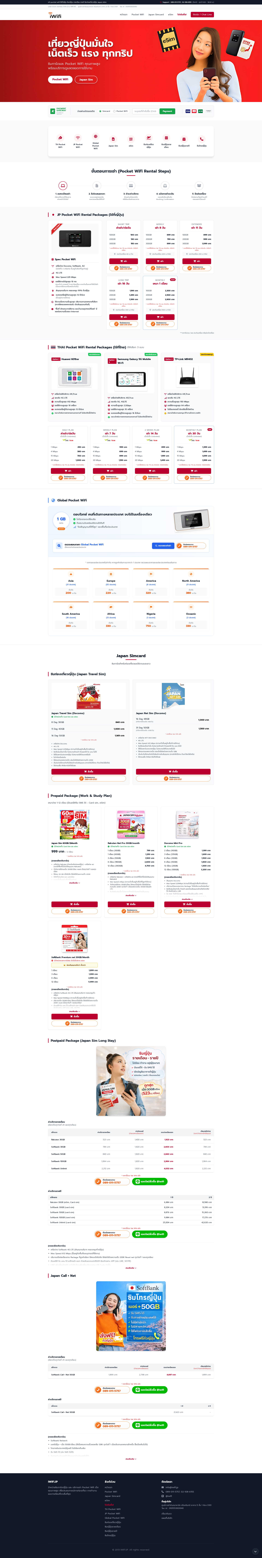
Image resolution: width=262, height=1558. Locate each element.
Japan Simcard (156, 14)
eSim (170, 14)
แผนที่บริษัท (167, 1518)
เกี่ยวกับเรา (167, 1513)
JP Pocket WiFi (112, 1513)
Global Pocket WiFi (115, 1518)
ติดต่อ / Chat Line (202, 14)
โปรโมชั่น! (182, 14)
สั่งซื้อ (90, 771)
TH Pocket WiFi (113, 1509)
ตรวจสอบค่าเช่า (164, 545)
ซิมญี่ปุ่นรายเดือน (113, 1526)
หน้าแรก (123, 14)
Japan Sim (86, 80)
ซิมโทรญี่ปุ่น (110, 1535)
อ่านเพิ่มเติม (73, 883)
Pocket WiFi (138, 14)
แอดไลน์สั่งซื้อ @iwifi (152, 1181)
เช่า (125, 261)
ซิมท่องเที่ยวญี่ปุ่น (113, 1522)
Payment (167, 111)
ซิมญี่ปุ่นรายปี (111, 1531)
